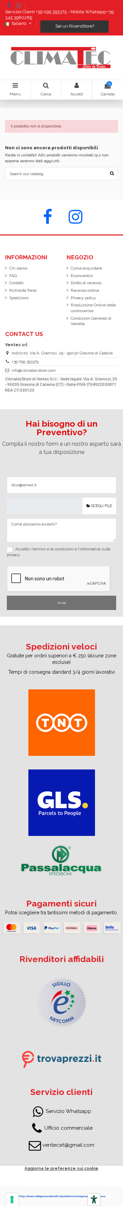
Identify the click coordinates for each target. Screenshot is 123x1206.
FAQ (13, 275)
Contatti (16, 282)
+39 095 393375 (25, 361)
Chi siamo (18, 268)
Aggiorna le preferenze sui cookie (61, 1168)
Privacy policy (83, 297)
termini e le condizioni (52, 549)
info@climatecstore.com (34, 370)
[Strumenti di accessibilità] (93, 1199)
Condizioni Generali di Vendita (91, 321)
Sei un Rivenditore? (74, 26)
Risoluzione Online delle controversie (93, 308)
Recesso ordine (85, 290)
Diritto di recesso (86, 282)
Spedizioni (19, 297)
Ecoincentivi (82, 275)
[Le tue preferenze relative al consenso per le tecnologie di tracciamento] (11, 1199)
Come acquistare (86, 268)
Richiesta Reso (23, 290)
